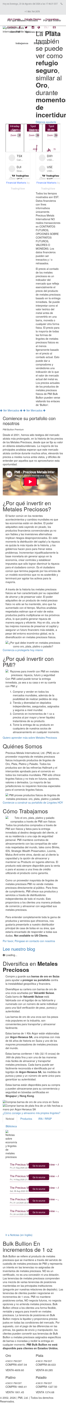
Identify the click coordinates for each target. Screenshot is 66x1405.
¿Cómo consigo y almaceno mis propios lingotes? (31, 1113)
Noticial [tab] (10, 1118)
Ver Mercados (11, 410)
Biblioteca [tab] (11, 1126)
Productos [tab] (26, 1118)
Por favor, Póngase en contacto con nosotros (29, 941)
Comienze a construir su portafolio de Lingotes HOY (33, 802)
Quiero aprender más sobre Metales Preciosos (30, 737)
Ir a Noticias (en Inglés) (19, 1235)
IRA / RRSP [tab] (45, 1118)
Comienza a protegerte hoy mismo (23, 650)
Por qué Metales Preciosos (22, 20)
